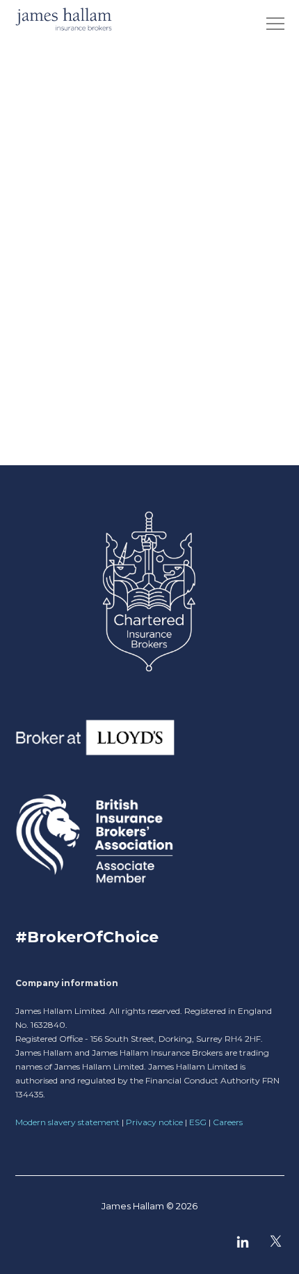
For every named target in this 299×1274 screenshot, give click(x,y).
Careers (228, 1122)
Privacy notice (154, 1122)
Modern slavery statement (67, 1122)
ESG (198, 1122)
